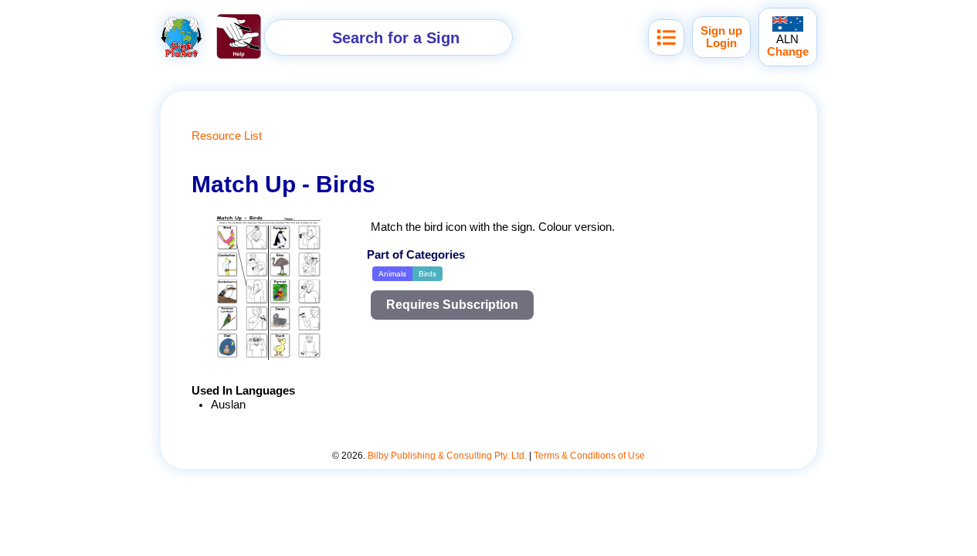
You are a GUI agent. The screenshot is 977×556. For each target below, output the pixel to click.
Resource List (227, 136)
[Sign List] (666, 37)
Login (721, 43)
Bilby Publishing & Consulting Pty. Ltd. (447, 455)
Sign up (721, 31)
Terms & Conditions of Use (589, 455)
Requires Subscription (452, 304)
